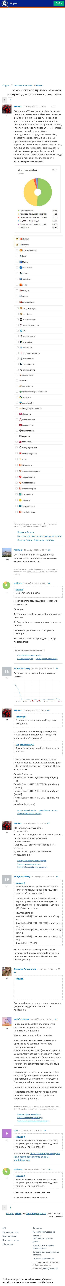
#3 (57, 668)
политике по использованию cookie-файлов (31, 1282)
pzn (16, 1130)
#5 (48, 823)
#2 (49, 583)
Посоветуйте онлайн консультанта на (32, 867)
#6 (57, 876)
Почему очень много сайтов (47, 658)
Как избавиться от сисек (48, 810)
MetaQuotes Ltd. (50, 1268)
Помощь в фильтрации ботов (29, 1114)
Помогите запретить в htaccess (29, 813)
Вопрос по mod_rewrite (26, 810)
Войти (59, 3)
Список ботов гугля (25, 658)
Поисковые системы (22, 85)
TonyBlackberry (22, 668)
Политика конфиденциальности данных (42, 1238)
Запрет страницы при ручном (29, 864)
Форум (5, 85)
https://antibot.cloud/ (35, 572)
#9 (45, 1130)
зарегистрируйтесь (36, 1213)
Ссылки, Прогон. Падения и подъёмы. (35, 540)
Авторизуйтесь (13, 1213)
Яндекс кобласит (25, 532)
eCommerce (7, 1244)
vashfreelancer (21, 1019)
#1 (49, 550)
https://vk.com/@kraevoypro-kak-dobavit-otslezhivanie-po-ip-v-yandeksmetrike (37, 1157)
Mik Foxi (18, 549)
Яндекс (39, 85)
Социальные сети (10, 1232)
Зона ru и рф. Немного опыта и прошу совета (39, 536)
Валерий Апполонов (25, 968)
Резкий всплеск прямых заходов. (30, 1118)
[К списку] (9, 90)
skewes (17, 106)
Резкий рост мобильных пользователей (33, 1121)
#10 (49, 1169)
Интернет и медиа (10, 1240)
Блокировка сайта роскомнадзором (31, 860)
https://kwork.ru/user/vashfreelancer (42, 1109)
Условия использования (43, 1231)
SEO (4, 1228)
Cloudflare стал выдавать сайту (29, 655)
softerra (18, 583)
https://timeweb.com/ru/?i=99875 (34, 526)
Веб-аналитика (9, 1236)
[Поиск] (50, 4)
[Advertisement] (32, 15)
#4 (48, 710)
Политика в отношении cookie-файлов (43, 1246)
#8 (56, 1019)
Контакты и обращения (43, 1258)
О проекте (37, 1228)
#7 (15, 972)
